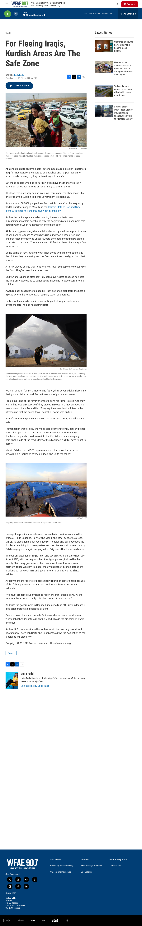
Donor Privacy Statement (91, 866)
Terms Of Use (115, 866)
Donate (130, 4)
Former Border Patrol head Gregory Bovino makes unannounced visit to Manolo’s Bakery (124, 112)
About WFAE (55, 859)
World (8, 33)
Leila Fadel (19, 75)
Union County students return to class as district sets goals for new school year (123, 68)
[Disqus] (71, 741)
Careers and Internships (60, 872)
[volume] (16, 14)
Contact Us (84, 859)
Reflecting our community (61, 866)
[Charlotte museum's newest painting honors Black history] (104, 46)
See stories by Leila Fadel (35, 685)
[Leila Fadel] (12, 680)
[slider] (20, 13)
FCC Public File (86, 872)
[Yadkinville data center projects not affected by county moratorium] (104, 91)
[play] (7, 13)
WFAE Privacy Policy (118, 859)
